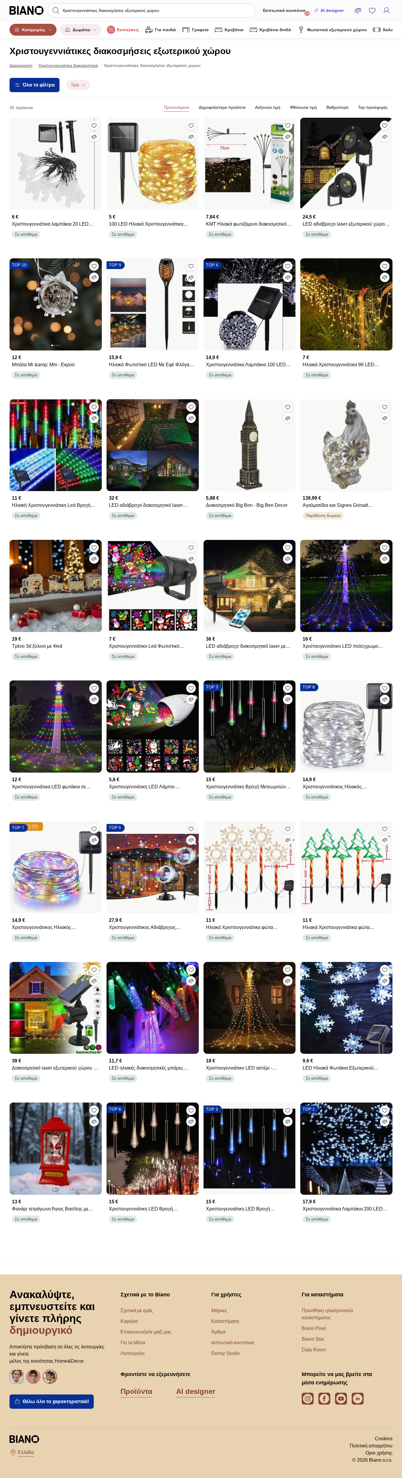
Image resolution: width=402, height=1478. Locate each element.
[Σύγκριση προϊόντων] (358, 10)
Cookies (383, 1438)
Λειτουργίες (133, 1353)
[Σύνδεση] (386, 10)
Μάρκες (219, 1310)
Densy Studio (225, 1353)
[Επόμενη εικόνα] (97, 302)
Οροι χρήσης (378, 1452)
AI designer (332, 10)
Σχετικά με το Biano (145, 1295)
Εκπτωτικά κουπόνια (286, 11)
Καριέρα (129, 1321)
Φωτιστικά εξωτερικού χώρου (337, 29)
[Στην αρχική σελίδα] (27, 10)
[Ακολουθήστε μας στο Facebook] (324, 1399)
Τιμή (75, 84)
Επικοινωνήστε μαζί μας (146, 1331)
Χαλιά (388, 29)
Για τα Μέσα (133, 1342)
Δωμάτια (81, 29)
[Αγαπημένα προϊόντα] (372, 10)
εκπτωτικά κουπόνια (232, 1342)
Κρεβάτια (234, 29)
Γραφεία (200, 29)
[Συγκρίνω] (94, 136)
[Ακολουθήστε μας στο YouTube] (341, 1399)
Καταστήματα (225, 1321)
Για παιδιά (165, 29)
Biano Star (313, 1339)
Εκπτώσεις (128, 29)
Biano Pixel (314, 1328)
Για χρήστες (226, 1295)
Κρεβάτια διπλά (275, 29)
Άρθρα (218, 1331)
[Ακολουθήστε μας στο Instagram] (308, 1399)
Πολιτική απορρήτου (371, 1445)
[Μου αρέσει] (94, 125)
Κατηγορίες (33, 29)
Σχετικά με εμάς (137, 1310)
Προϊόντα (136, 1391)
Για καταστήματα (322, 1295)
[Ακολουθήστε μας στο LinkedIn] (358, 1399)
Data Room (314, 1349)
